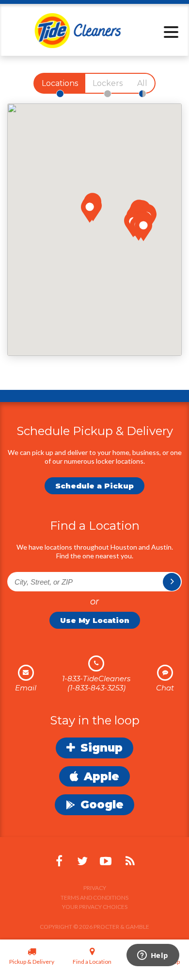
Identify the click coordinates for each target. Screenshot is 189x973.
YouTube (105, 861)
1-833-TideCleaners (96, 678)
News (130, 861)
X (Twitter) (82, 861)
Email (25, 687)
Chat (165, 687)
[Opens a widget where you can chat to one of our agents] (152, 956)
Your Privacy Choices (94, 906)
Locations (60, 83)
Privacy (94, 887)
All (142, 83)
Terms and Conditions (94, 897)
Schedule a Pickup (94, 485)
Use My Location (94, 620)
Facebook (59, 861)
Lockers (108, 83)
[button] (89, 210)
